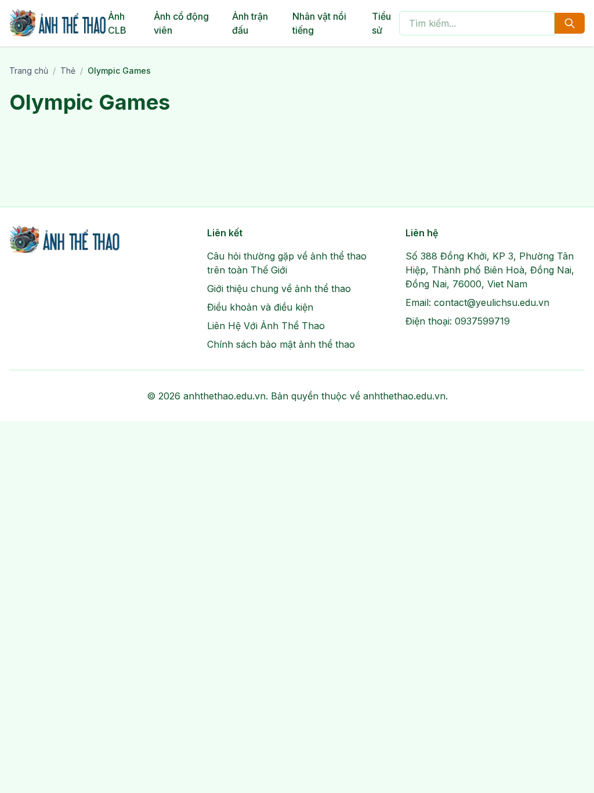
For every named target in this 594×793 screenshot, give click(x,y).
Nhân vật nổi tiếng (319, 23)
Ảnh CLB (117, 23)
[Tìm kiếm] (570, 23)
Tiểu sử (381, 23)
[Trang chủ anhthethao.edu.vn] (58, 23)
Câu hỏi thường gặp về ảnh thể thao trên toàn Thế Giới (287, 263)
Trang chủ (28, 70)
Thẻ (67, 70)
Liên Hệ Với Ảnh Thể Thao (266, 325)
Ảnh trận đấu (250, 23)
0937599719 (482, 321)
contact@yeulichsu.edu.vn (491, 302)
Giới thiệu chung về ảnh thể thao (279, 288)
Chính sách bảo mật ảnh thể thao (281, 344)
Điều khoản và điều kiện (260, 307)
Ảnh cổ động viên (181, 23)
